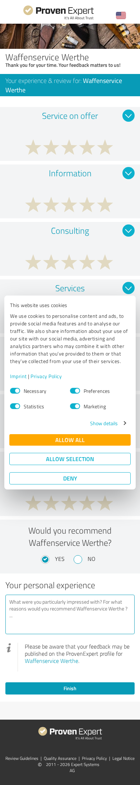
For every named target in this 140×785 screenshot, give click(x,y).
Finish (70, 688)
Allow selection (70, 459)
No (91, 559)
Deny (70, 478)
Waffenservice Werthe (51, 661)
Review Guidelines (21, 758)
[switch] (75, 391)
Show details (104, 423)
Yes (60, 559)
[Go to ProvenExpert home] (58, 18)
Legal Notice (123, 758)
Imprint (18, 376)
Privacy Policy (46, 376)
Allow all (70, 440)
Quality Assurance (60, 758)
